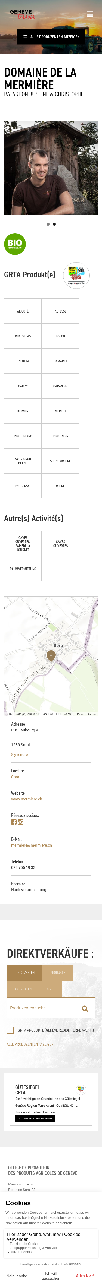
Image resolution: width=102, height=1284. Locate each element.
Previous (11, 168)
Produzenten (25, 972)
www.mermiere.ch (26, 799)
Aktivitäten (23, 989)
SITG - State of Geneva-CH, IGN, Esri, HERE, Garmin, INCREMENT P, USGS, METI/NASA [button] (41, 714)
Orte (50, 989)
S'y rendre (19, 754)
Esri (94, 714)
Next (91, 168)
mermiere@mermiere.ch (31, 845)
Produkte (57, 972)
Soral (15, 776)
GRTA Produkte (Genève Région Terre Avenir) (56, 1030)
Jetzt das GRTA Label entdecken (35, 1118)
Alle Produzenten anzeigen (55, 36)
